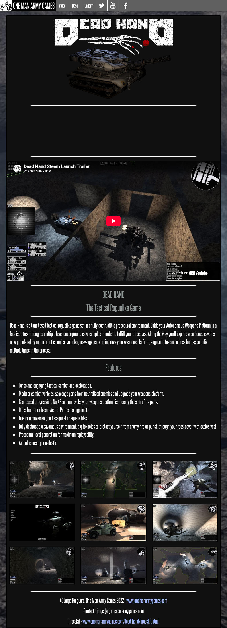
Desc (75, 5)
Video (62, 5)
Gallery (89, 5)
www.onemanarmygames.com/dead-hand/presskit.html (120, 621)
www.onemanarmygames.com (146, 600)
